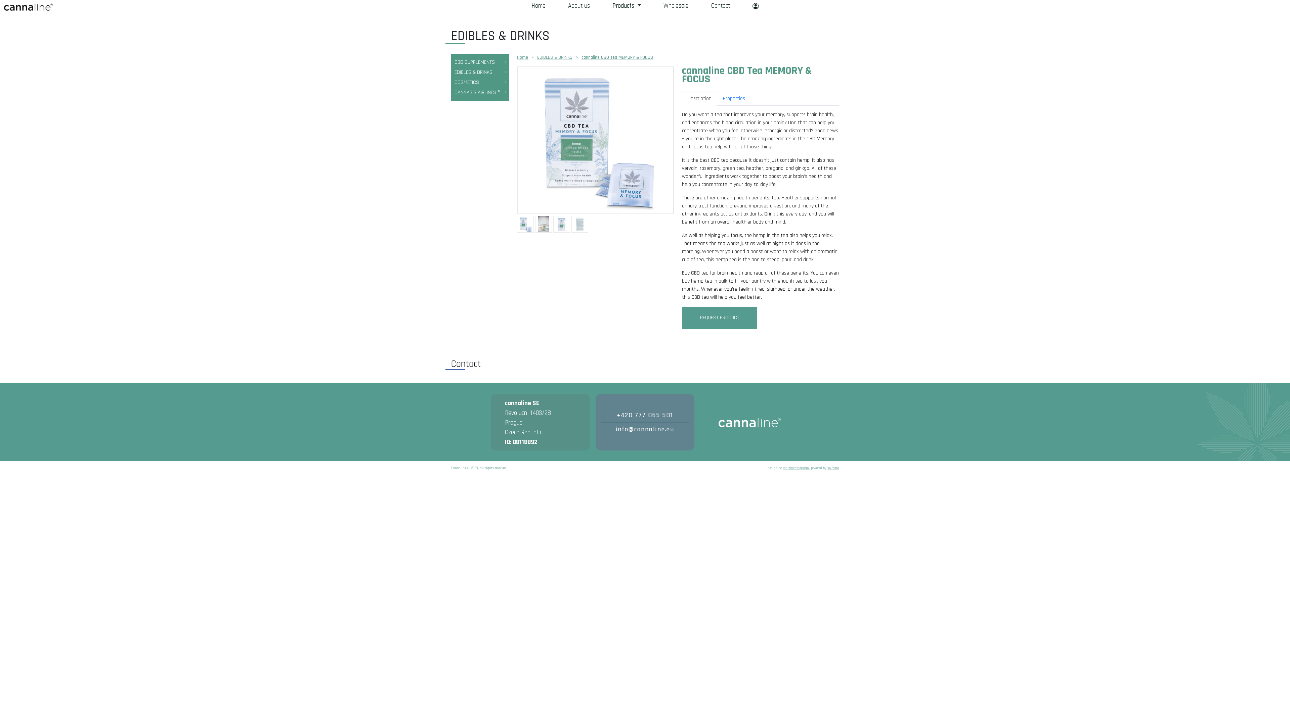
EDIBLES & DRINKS (473, 72)
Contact (720, 6)
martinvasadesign (796, 468)
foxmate (833, 468)
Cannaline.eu (28, 7)
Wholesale (675, 6)
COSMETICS (467, 82)
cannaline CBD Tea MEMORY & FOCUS (617, 57)
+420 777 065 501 (645, 415)
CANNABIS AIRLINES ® (477, 92)
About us (579, 6)
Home (538, 6)
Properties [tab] (734, 98)
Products (624, 6)
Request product (719, 317)
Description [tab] (700, 98)
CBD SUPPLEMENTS (475, 62)
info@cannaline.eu (645, 429)
